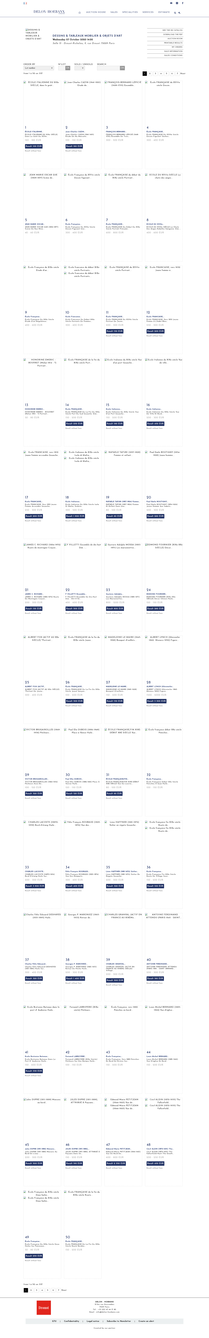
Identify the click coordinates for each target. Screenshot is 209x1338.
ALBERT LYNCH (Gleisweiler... (160, 686)
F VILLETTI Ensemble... (76, 594)
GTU (54, 1321)
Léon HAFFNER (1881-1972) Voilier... (122, 871)
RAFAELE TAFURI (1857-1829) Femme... (123, 501)
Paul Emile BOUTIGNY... (157, 501)
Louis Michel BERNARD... (158, 1056)
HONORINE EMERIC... (34, 409)
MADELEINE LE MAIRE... (117, 686)
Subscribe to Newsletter (119, 1321)
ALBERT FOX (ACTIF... (35, 686)
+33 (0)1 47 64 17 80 (107, 1309)
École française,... (114, 1056)
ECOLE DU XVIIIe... (155, 224)
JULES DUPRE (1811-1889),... (77, 1149)
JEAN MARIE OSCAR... (35, 224)
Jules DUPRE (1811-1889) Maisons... (40, 1149)
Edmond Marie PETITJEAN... (118, 1149)
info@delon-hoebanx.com (108, 1312)
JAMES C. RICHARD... (34, 594)
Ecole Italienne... (113, 409)
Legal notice (93, 1321)
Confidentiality (71, 1321)
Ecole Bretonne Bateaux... (37, 1056)
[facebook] (183, 3)
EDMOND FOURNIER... (157, 594)
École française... (154, 779)
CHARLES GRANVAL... (116, 964)
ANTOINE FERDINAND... (157, 964)
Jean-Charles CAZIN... (75, 132)
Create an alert (146, 1321)
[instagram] (177, 3)
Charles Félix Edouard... (36, 964)
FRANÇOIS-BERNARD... (116, 132)
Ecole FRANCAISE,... (155, 317)
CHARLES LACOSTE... (35, 871)
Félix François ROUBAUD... (77, 871)
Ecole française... (154, 871)
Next (183, 74)
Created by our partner (104, 1328)
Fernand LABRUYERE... (76, 1056)
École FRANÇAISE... (155, 132)
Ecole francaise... (73, 317)
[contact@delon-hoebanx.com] (171, 3)
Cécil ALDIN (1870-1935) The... (160, 1149)
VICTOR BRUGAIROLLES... (37, 779)
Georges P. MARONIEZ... (77, 964)
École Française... (73, 224)
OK (67, 68)
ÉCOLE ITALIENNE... (34, 132)
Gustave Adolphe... (114, 594)
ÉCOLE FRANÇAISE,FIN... (117, 779)
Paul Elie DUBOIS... (74, 779)
